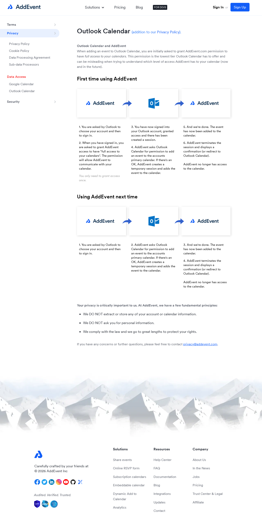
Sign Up (240, 7)
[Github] (73, 482)
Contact (159, 511)
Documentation (165, 477)
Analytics (119, 507)
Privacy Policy (19, 44)
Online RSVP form (126, 468)
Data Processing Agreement (29, 57)
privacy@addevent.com (200, 344)
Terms (11, 24)
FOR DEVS (160, 7)
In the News (201, 468)
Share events (122, 460)
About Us (199, 460)
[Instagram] (59, 482)
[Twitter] (44, 482)
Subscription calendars (129, 477)
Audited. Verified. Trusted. (52, 495)
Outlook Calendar (22, 91)
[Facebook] (37, 482)
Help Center (163, 460)
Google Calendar (21, 84)
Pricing (119, 7)
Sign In (218, 7)
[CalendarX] (80, 482)
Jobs (196, 477)
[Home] (23, 7)
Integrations (162, 494)
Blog (139, 7)
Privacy (12, 33)
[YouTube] (66, 482)
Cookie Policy (19, 51)
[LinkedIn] (51, 482)
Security (13, 102)
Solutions (92, 7)
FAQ (157, 468)
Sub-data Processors (24, 64)
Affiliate (198, 502)
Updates (159, 502)
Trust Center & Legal (208, 494)
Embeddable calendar (129, 485)
